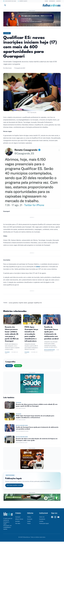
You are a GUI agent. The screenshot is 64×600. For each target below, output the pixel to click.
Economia (29, 519)
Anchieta (17, 521)
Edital (38, 266)
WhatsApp (18, 365)
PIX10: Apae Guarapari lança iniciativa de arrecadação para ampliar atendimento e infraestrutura (31, 334)
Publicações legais (44, 523)
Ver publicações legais (14, 485)
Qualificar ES (38, 302)
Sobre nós (41, 517)
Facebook (9, 365)
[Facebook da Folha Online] (52, 517)
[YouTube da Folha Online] (58, 517)
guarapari (30, 302)
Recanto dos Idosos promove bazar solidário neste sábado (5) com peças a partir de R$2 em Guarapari (12, 334)
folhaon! (7, 33)
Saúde (29, 521)
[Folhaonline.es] (51, 5)
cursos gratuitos (13, 302)
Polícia (29, 523)
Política (29, 517)
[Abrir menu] (5, 5)
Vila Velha (17, 523)
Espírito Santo (23, 302)
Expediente (52, 1)
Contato (58, 1)
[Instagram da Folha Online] (55, 517)
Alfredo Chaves (19, 519)
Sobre (46, 1)
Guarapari (17, 517)
